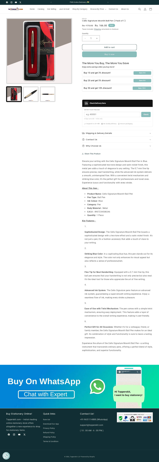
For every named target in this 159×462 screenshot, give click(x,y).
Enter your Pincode (92, 110)
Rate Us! (46, 419)
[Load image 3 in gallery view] (47, 94)
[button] (98, 9)
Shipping (97, 29)
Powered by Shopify (88, 457)
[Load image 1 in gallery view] (14, 94)
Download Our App (51, 424)
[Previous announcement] (51, 2)
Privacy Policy (49, 428)
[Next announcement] (108, 2)
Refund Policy (49, 433)
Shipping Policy (49, 437)
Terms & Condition (50, 441)
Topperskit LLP (75, 457)
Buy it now (109, 54)
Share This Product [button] (93, 154)
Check (145, 114)
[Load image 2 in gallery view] (31, 94)
